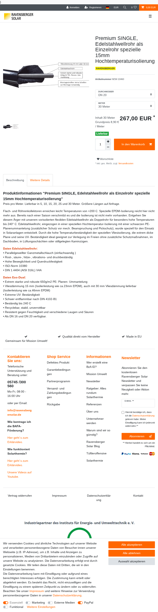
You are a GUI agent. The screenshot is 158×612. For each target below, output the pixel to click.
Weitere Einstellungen (41, 606)
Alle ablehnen (132, 553)
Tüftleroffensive (96, 453)
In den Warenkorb (133, 144)
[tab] (15, 180)
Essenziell (16, 602)
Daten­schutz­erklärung (67, 595)
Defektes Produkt (58, 362)
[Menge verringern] (108, 147)
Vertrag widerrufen (20, 495)
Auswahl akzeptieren (131, 561)
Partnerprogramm (58, 381)
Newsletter (93, 381)
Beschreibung (15, 180)
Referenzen (94, 404)
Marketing (38, 602)
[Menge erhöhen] (108, 141)
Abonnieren (136, 436)
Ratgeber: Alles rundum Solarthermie (96, 393)
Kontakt (138, 495)
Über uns (92, 411)
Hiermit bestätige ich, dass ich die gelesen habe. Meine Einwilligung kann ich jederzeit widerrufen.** (140, 419)
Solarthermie (94, 460)
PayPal (88, 602)
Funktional (16, 606)
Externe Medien (64, 602)
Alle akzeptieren (131, 544)
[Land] (107, 7)
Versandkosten (125, 163)
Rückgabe (53, 404)
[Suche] (125, 7)
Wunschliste (106, 159)
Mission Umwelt (96, 374)
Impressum (59, 495)
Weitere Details (40, 180)
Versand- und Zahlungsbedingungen (59, 393)
